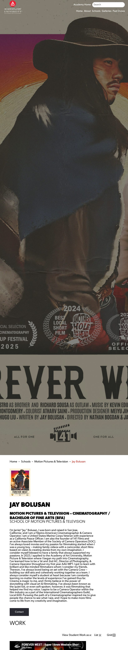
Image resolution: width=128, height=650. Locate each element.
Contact (19, 612)
